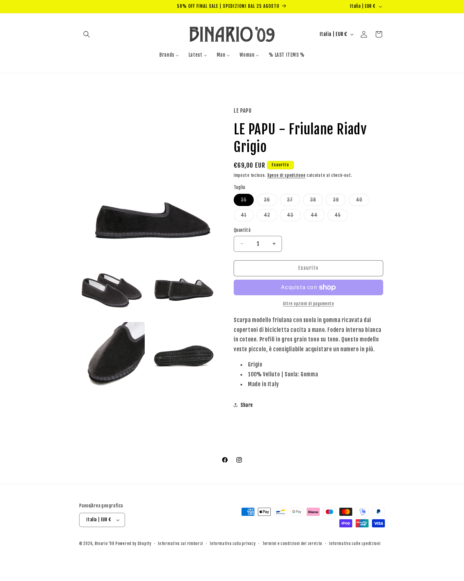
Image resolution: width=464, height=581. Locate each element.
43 (294, 216)
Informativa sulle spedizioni (355, 543)
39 (339, 201)
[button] (86, 34)
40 (363, 201)
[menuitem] (169, 55)
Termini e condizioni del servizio (292, 543)
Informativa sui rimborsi (180, 543)
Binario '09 (104, 543)
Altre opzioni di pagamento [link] (308, 303)
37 (293, 201)
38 (316, 201)
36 (270, 201)
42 (270, 216)
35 (247, 201)
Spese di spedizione (286, 175)
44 (318, 216)
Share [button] (246, 405)
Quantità (242, 230)
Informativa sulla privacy (233, 543)
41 (247, 216)
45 (341, 216)
